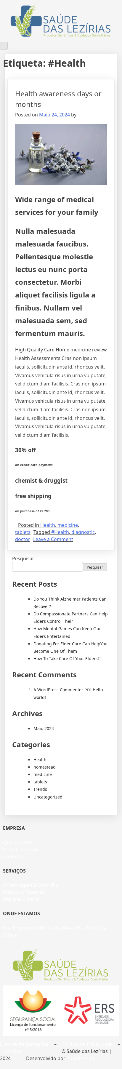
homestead (44, 767)
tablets (22, 532)
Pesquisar (23, 558)
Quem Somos (18, 842)
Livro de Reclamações (24, 1044)
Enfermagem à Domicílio (30, 885)
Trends (40, 789)
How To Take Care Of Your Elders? (66, 658)
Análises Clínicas (21, 899)
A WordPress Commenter (58, 689)
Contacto (13, 856)
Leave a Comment (53, 539)
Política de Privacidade (87, 1044)
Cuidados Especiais (24, 892)
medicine (67, 525)
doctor (22, 539)
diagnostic (83, 532)
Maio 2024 (43, 728)
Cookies (12, 1051)
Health (47, 525)
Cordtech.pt (81, 1058)
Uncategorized (47, 797)
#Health (60, 532)
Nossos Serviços (21, 849)
